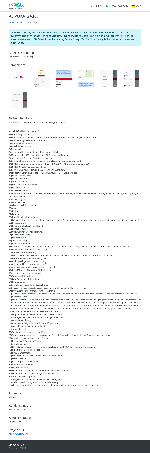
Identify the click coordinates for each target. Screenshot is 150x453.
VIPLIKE (24, 448)
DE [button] (137, 5)
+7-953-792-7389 (118, 5)
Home (11, 22)
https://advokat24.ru (18, 433)
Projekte (97, 5)
